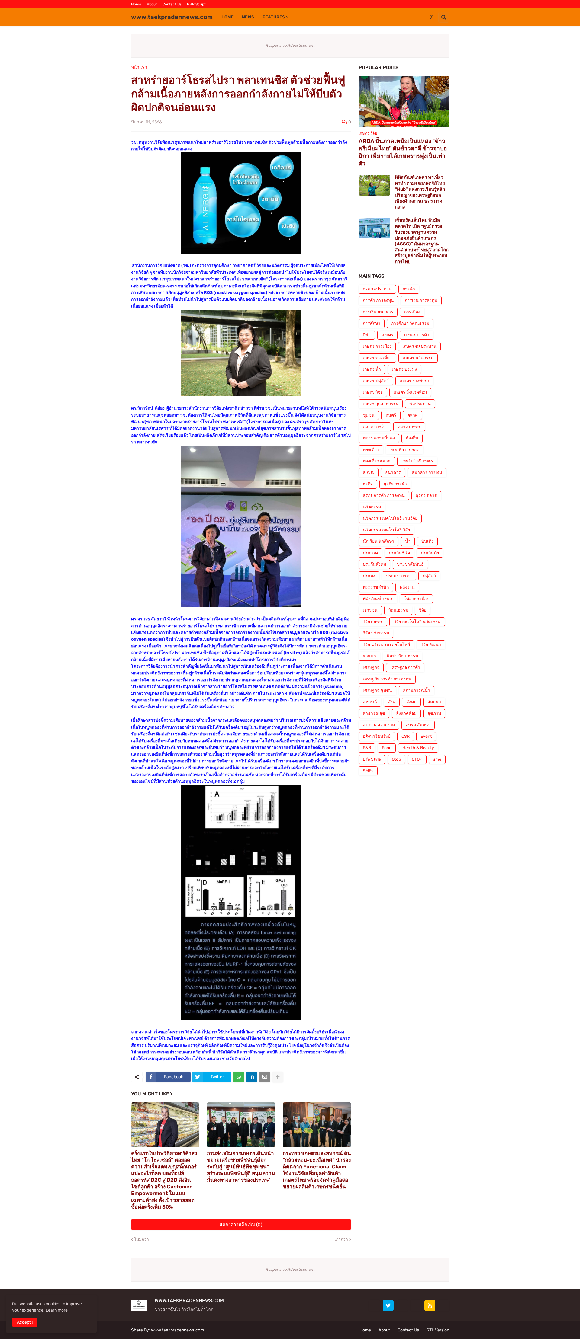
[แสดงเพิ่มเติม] (277, 1077)
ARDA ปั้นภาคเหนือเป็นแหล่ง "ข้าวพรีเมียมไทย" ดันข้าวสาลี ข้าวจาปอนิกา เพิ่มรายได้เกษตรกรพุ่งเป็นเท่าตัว (403, 152)
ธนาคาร (393, 472)
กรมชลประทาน (377, 289)
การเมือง (412, 312)
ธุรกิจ (368, 484)
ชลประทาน (420, 403)
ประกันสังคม (374, 564)
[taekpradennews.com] (443, 1305)
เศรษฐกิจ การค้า (405, 667)
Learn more (57, 1310)
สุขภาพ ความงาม (379, 724)
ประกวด (370, 552)
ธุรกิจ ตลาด (426, 495)
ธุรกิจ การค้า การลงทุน (384, 495)
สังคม (411, 702)
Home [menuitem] (227, 17)
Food (387, 747)
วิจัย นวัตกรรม (376, 633)
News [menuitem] (248, 17)
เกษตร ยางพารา (414, 380)
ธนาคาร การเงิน (427, 472)
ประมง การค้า (399, 575)
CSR (405, 736)
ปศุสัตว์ (429, 575)
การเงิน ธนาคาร (378, 312)
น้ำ (408, 541)
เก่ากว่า (341, 1240)
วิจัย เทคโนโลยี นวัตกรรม (417, 621)
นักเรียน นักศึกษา (378, 541)
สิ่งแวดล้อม (406, 713)
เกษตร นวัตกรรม (418, 357)
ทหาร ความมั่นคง (379, 438)
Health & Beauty (418, 747)
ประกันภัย (430, 552)
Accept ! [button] (25, 1322)
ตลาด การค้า (375, 426)
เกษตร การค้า (416, 334)
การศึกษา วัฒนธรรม (410, 323)
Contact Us (172, 4)
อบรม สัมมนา (418, 724)
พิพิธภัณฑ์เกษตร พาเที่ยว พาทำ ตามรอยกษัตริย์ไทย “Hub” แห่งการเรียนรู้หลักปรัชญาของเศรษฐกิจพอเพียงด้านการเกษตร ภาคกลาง (420, 192)
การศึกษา (371, 323)
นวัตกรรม (372, 507)
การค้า (409, 289)
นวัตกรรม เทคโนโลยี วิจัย (386, 529)
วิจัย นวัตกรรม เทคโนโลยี (386, 644)
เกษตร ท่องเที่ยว (377, 357)
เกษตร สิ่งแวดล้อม (410, 392)
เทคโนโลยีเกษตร (417, 461)
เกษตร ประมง (404, 369)
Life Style (372, 759)
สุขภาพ (434, 713)
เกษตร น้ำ (372, 369)
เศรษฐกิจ (371, 667)
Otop (396, 759)
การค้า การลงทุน (378, 300)
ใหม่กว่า (141, 1240)
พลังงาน (407, 587)
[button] (431, 17)
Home (136, 4)
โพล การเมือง (416, 598)
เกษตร (387, 334)
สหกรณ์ (370, 702)
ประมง (369, 575)
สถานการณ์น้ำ (416, 690)
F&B (367, 747)
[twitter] (388, 1305)
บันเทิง (427, 541)
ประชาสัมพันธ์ (410, 564)
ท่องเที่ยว (371, 449)
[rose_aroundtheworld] (416, 1305)
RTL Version (438, 1330)
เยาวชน (370, 610)
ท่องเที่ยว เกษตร (404, 449)
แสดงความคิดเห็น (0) (241, 1224)
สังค (391, 702)
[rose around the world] (402, 1305)
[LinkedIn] (251, 1077)
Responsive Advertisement (290, 45)
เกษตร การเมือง (377, 346)
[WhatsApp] (238, 1077)
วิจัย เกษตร (373, 621)
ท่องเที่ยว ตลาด (377, 461)
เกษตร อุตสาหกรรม (380, 403)
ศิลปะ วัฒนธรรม (402, 656)
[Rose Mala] (374, 1305)
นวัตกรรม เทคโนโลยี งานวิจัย (390, 518)
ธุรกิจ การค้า (395, 484)
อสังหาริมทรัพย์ (377, 736)
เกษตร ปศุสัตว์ (376, 380)
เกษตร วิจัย (373, 392)
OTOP (417, 759)
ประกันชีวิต (399, 552)
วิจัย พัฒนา (431, 644)
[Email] (264, 1077)
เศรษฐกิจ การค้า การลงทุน (387, 679)
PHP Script (196, 4)
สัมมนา (434, 702)
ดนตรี (390, 415)
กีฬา (367, 334)
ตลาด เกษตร (409, 426)
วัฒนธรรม (398, 610)
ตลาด (412, 415)
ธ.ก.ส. (368, 472)
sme (437, 759)
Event (426, 736)
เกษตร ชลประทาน (419, 346)
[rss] (429, 1305)
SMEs (368, 770)
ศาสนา (369, 656)
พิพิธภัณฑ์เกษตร (378, 598)
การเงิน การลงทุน (421, 300)
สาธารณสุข (374, 713)
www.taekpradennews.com (172, 17)
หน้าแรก (139, 67)
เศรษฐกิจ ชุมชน (377, 690)
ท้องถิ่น (412, 438)
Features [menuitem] (274, 17)
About (152, 4)
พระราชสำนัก (376, 587)
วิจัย (422, 610)
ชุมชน (369, 415)
